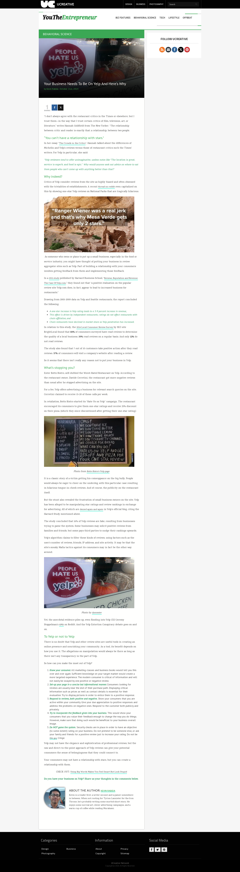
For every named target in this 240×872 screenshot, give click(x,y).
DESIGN (128, 4)
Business (71, 848)
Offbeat (187, 17)
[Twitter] (60, 108)
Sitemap (125, 853)
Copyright (101, 853)
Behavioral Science (145, 17)
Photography (48, 853)
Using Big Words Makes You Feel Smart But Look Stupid (98, 772)
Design (45, 848)
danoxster (97, 613)
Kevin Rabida (52, 88)
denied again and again (91, 509)
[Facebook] (54, 108)
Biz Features (123, 17)
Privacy (124, 848)
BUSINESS (140, 4)
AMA (61, 625)
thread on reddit (106, 187)
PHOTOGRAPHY (156, 4)
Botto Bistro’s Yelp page (98, 471)
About (99, 848)
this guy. (53, 738)
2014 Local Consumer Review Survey (95, 327)
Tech (162, 17)
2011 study (54, 278)
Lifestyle (173, 17)
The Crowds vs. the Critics (72, 143)
